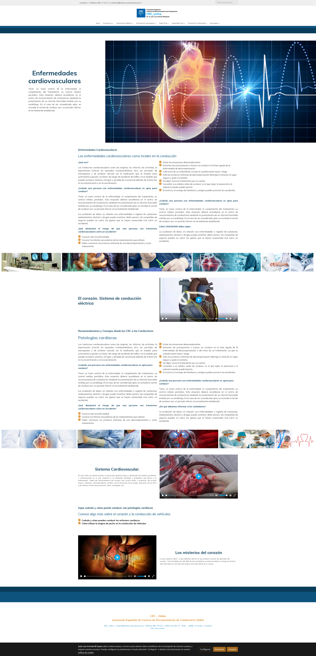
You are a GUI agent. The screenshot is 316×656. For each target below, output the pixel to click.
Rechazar (219, 649)
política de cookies (86, 652)
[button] (108, 23)
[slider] (186, 318)
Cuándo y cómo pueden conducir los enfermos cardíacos (111, 520)
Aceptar (232, 649)
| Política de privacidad (157, 628)
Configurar (205, 649)
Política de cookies (149, 633)
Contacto (84, 3)
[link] (158, 13)
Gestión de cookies (166, 633)
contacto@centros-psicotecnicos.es (126, 3)
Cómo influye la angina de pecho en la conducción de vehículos (114, 523)
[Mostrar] (31, 262)
